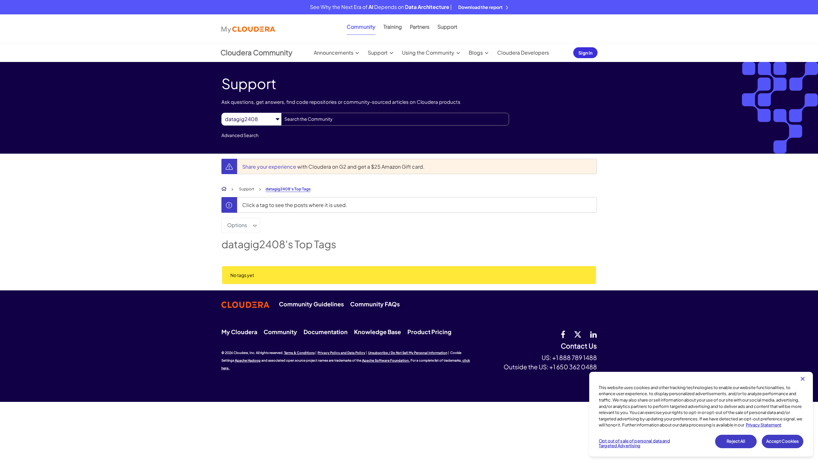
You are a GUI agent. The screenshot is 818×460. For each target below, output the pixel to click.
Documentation (326, 331)
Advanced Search (240, 135)
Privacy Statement (763, 424)
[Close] (803, 379)
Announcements (333, 52)
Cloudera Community (256, 52)
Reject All (736, 441)
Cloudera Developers (523, 52)
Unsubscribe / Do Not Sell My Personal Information (407, 353)
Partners (419, 26)
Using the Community (428, 52)
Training (392, 26)
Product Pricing (429, 331)
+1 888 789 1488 (574, 357)
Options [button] (237, 225)
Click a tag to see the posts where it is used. (294, 205)
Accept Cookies (782, 441)
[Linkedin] (593, 334)
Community (361, 26)
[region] (701, 414)
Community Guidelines (311, 304)
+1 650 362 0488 (573, 367)
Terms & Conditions (299, 353)
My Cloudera (239, 331)
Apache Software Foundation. (386, 360)
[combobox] (395, 119)
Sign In (585, 53)
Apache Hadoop (248, 360)
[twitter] (578, 334)
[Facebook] (563, 334)
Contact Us (579, 346)
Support (447, 26)
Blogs (476, 52)
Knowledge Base (377, 331)
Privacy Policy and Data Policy (341, 353)
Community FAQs (375, 304)
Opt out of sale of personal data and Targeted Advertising (634, 443)
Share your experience (269, 166)
